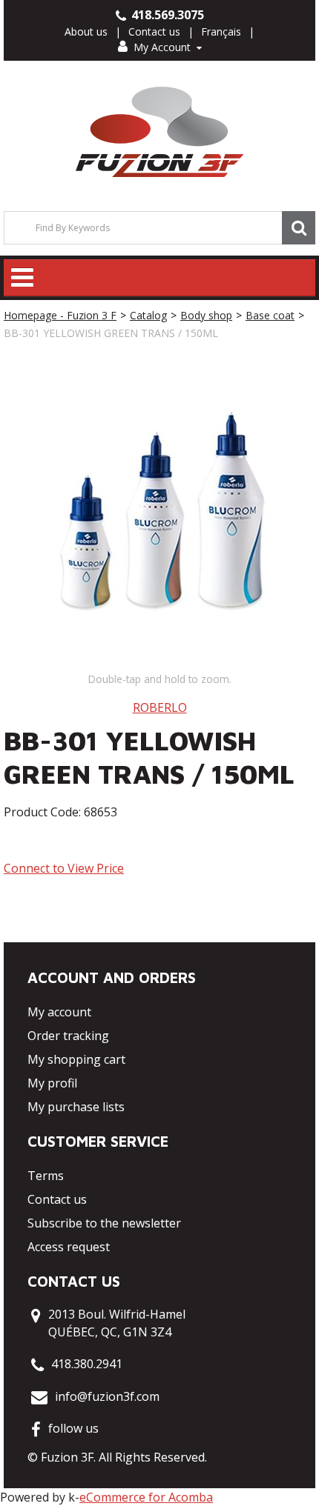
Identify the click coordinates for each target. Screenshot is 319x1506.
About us (86, 31)
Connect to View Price (64, 868)
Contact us (154, 31)
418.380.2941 (86, 1364)
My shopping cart (76, 1059)
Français (221, 31)
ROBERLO (160, 707)
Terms (45, 1175)
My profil (52, 1083)
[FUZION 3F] (160, 132)
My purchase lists (76, 1107)
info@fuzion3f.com (107, 1396)
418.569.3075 (166, 15)
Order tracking (68, 1035)
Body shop (206, 315)
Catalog (148, 315)
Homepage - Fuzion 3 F (60, 315)
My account (59, 1012)
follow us (73, 1428)
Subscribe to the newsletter (104, 1223)
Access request (68, 1247)
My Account (162, 47)
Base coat (270, 315)
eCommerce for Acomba (146, 1497)
